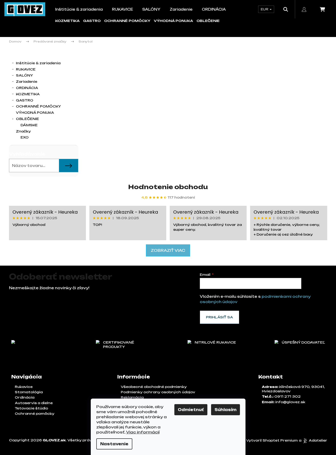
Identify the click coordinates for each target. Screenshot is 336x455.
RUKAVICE (26, 69)
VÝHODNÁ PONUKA (173, 21)
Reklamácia (132, 397)
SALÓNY (24, 75)
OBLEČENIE (208, 21)
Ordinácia (24, 397)
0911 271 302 (287, 396)
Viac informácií (143, 432)
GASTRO (92, 21)
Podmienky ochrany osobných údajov (158, 392)
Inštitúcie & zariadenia (38, 63)
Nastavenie (114, 444)
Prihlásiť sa (219, 317)
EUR (265, 9)
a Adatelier (313, 440)
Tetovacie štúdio (31, 408)
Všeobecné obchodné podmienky (154, 387)
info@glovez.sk (290, 402)
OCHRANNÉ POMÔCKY (127, 21)
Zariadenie (26, 81)
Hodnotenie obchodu (168, 187)
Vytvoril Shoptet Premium (272, 440)
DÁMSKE (29, 125)
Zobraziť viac (168, 250)
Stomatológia (29, 392)
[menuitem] (79, 9)
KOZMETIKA (67, 21)
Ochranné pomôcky (34, 413)
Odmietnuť (191, 409)
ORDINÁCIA (27, 88)
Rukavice (24, 387)
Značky (23, 131)
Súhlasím (225, 409)
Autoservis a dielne (34, 403)
